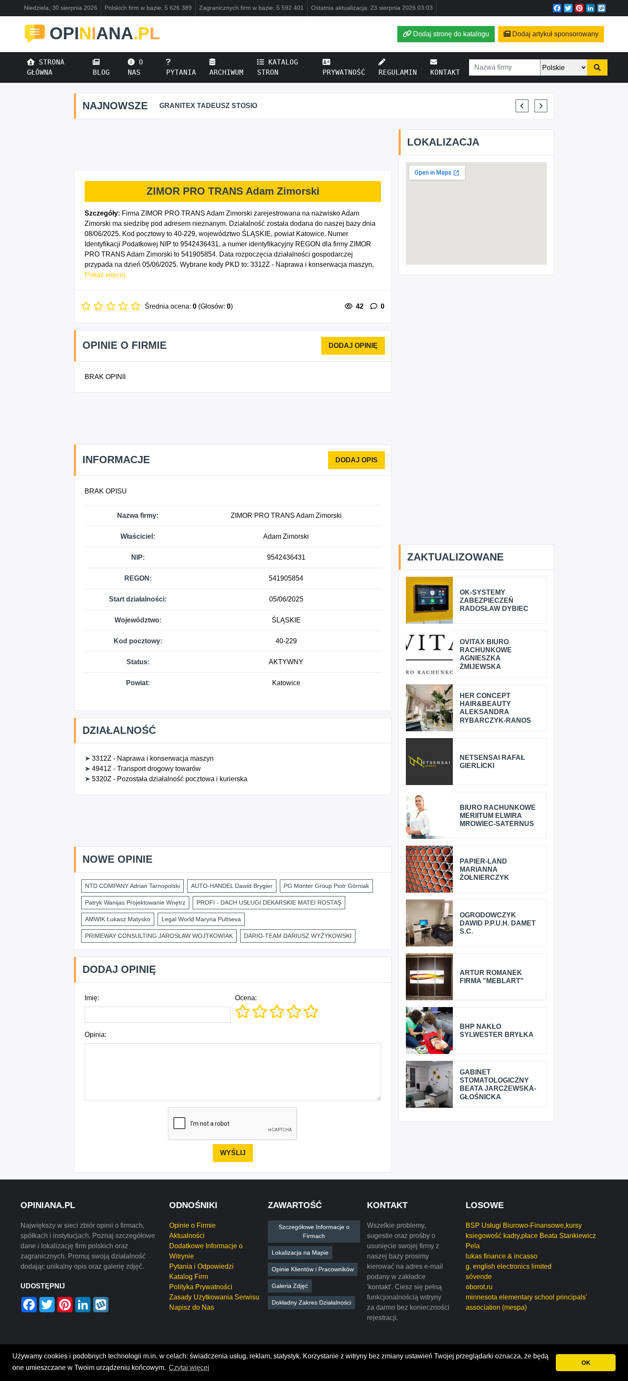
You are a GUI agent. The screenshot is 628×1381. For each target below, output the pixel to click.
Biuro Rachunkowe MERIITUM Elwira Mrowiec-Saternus (498, 815)
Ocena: (246, 997)
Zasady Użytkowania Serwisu (214, 1297)
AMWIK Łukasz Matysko (117, 919)
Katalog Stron (277, 67)
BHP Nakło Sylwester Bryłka (497, 1030)
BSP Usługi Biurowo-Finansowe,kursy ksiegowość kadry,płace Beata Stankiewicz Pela (531, 1236)
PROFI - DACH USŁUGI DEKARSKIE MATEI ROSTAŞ (269, 902)
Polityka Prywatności (200, 1286)
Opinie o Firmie (192, 1225)
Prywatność (344, 72)
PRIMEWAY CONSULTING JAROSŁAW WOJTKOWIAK (159, 935)
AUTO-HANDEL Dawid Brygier (232, 885)
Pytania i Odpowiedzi (201, 1266)
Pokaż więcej (105, 274)
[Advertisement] (232, 145)
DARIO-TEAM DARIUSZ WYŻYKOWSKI (298, 935)
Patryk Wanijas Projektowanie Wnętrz (135, 902)
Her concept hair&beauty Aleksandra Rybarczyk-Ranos (495, 708)
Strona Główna (46, 67)
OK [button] (585, 1362)
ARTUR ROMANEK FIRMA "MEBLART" (492, 976)
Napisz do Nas (191, 1307)
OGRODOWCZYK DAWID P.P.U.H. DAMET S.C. (498, 923)
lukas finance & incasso (501, 1256)
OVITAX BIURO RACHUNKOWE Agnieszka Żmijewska (486, 654)
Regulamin (398, 72)
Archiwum (226, 72)
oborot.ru (479, 1286)
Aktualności (187, 1235)
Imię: (92, 997)
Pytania (181, 72)
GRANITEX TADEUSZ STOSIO (208, 105)
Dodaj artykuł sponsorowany (555, 34)
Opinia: (95, 1034)
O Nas (135, 67)
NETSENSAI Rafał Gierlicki (492, 761)
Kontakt (445, 72)
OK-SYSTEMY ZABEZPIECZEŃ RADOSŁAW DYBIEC (494, 600)
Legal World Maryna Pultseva (201, 919)
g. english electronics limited (509, 1266)
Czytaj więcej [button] (189, 1367)
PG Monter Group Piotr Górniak (326, 885)
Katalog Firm (188, 1276)
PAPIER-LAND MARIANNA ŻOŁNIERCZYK (484, 869)
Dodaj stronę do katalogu (451, 34)
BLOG (101, 72)
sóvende (479, 1276)
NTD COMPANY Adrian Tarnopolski (132, 885)
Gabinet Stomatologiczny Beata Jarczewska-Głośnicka (498, 1085)
